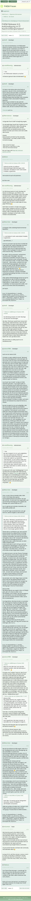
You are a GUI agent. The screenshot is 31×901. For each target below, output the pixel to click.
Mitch (6, 157)
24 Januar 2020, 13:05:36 (7, 224)
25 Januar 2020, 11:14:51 (7, 492)
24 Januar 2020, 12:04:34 (7, 86)
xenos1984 (7, 349)
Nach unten (4, 35)
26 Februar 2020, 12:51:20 (7, 867)
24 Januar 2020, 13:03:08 (7, 188)
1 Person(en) (5, 110)
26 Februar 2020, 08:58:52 (7, 829)
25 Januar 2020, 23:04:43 (7, 659)
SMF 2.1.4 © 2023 (12, 899)
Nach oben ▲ (25, 897)
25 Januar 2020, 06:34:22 (7, 308)
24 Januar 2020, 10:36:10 (7, 42)
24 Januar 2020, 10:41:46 (7, 68)
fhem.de (16, 473)
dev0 (5, 40)
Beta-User (7, 222)
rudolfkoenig (8, 65)
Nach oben (4, 888)
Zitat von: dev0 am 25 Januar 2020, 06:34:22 (15, 516)
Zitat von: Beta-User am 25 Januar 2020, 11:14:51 (16, 696)
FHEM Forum (10, 6)
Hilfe (4, 897)
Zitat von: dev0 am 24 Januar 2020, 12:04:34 (15, 163)
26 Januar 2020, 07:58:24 (7, 745)
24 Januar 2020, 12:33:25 (7, 118)
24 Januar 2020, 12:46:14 (7, 159)
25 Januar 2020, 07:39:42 (7, 351)
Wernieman (8, 116)
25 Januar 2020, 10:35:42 (7, 447)
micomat (7, 827)
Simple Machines (19, 899)
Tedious (6, 865)
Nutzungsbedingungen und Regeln (13, 897)
